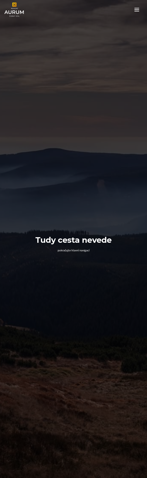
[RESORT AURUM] (14, 10)
